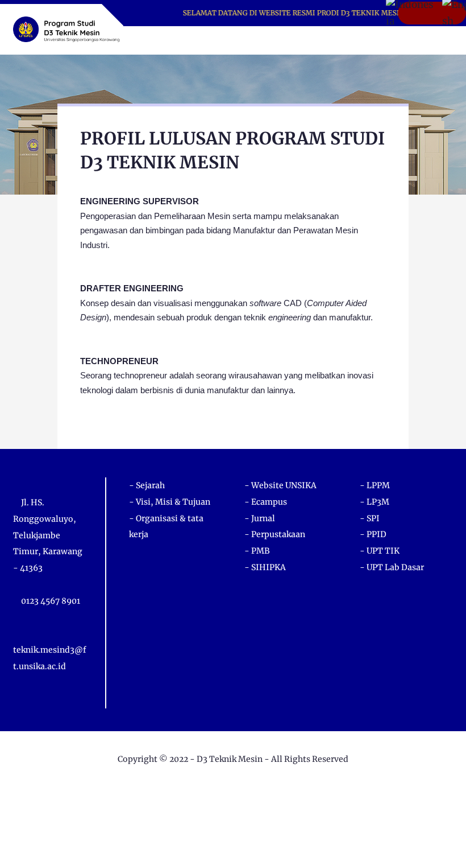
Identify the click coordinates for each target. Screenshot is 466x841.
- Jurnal (259, 518)
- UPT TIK (380, 551)
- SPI (370, 518)
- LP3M (374, 502)
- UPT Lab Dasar (392, 567)
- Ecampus (265, 502)
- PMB (257, 551)
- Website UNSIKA (280, 485)
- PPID (373, 534)
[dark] (424, 41)
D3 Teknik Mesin (230, 759)
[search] (405, 40)
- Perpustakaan (274, 534)
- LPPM (375, 485)
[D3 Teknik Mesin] (66, 28)
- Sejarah (147, 485)
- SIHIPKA (265, 567)
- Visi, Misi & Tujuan (169, 502)
